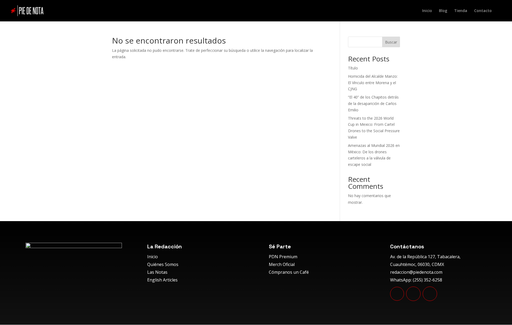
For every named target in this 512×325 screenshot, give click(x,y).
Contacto (483, 11)
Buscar (391, 42)
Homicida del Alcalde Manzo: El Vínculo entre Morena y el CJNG (373, 83)
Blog (443, 11)
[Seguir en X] (430, 294)
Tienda (460, 11)
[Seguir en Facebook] (413, 294)
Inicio (427, 11)
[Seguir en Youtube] (397, 294)
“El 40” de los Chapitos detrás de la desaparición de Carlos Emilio (373, 103)
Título (353, 68)
